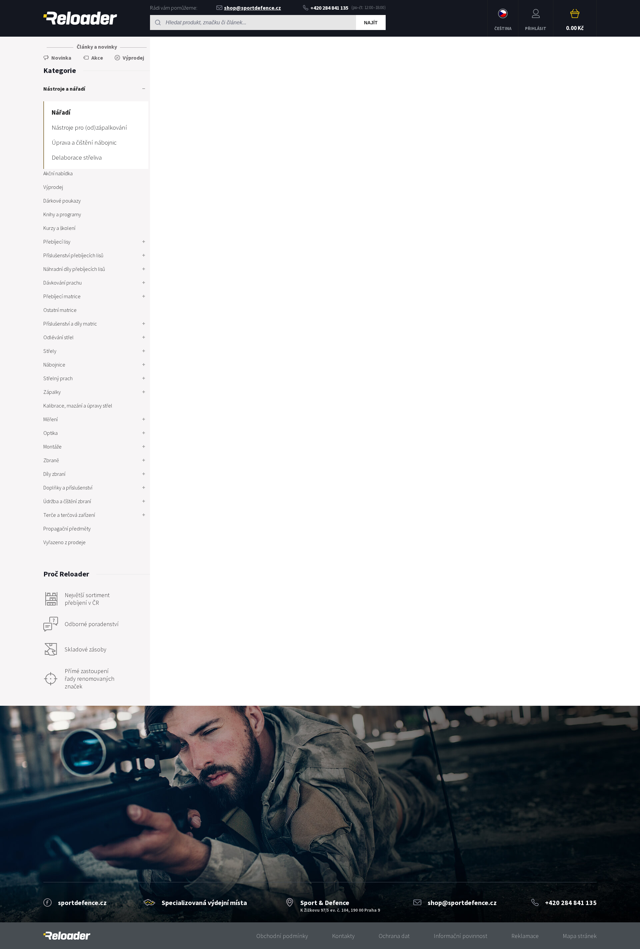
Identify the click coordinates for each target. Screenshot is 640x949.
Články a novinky (97, 46)
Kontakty (343, 936)
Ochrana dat (394, 936)
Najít (371, 22)
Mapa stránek (580, 936)
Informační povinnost (460, 936)
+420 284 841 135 (329, 7)
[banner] (66, 936)
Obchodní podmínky (282, 936)
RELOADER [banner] (80, 18)
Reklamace (525, 936)
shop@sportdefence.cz (252, 7)
